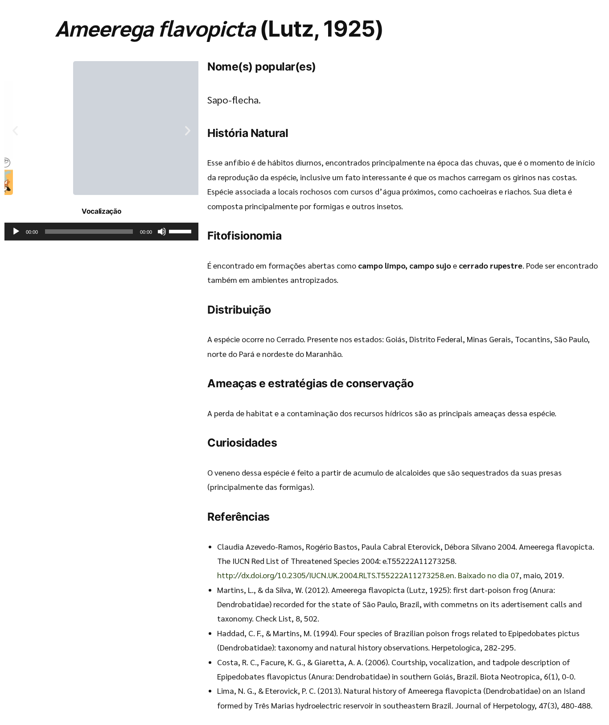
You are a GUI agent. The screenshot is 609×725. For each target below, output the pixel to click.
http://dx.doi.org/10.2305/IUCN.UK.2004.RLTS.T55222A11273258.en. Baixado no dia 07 (368, 575)
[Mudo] (161, 231)
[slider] (181, 231)
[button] (15, 130)
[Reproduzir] (16, 231)
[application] (101, 231)
